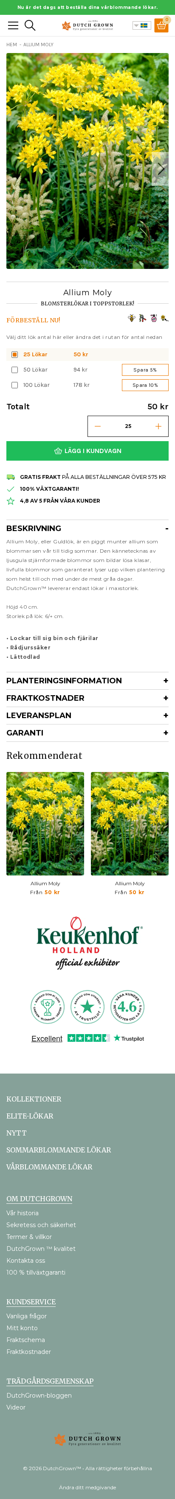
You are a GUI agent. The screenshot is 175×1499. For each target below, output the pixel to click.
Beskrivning (33, 528)
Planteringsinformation (64, 680)
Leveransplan (38, 715)
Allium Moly (45, 883)
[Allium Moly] (45, 823)
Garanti (24, 733)
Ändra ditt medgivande (87, 1487)
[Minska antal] (98, 426)
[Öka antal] (158, 426)
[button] (160, 169)
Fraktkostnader (45, 698)
